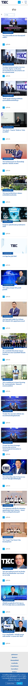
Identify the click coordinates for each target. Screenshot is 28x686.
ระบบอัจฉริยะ (14, 663)
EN (19, 2)
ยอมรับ (19, 683)
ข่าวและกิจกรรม (15, 666)
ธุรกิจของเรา (14, 654)
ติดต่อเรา (14, 672)
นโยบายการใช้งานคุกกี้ (14, 680)
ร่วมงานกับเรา (14, 669)
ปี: (1, 14)
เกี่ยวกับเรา (14, 657)
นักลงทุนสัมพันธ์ (15, 660)
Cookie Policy (11, 683)
